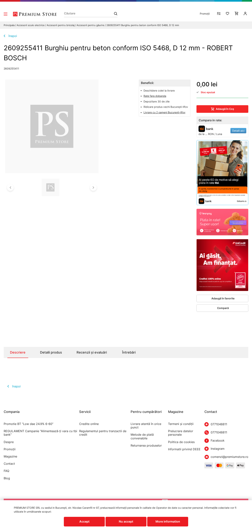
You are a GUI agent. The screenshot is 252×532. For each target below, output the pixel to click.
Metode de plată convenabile (142, 436)
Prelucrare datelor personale (180, 432)
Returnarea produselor (146, 445)
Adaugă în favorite (222, 298)
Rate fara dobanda (155, 95)
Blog (7, 478)
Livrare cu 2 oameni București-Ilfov (164, 112)
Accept (84, 521)
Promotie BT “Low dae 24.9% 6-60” (28, 424)
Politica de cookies (181, 442)
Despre (9, 442)
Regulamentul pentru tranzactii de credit (102, 432)
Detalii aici (238, 130)
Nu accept (126, 521)
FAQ (6, 471)
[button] (10, 187)
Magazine (10, 456)
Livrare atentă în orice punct (146, 425)
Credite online (89, 424)
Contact (9, 463)
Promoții (205, 13)
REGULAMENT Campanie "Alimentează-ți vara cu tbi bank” (40, 432)
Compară (223, 308)
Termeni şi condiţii (181, 424)
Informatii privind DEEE (184, 449)
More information (168, 521)
